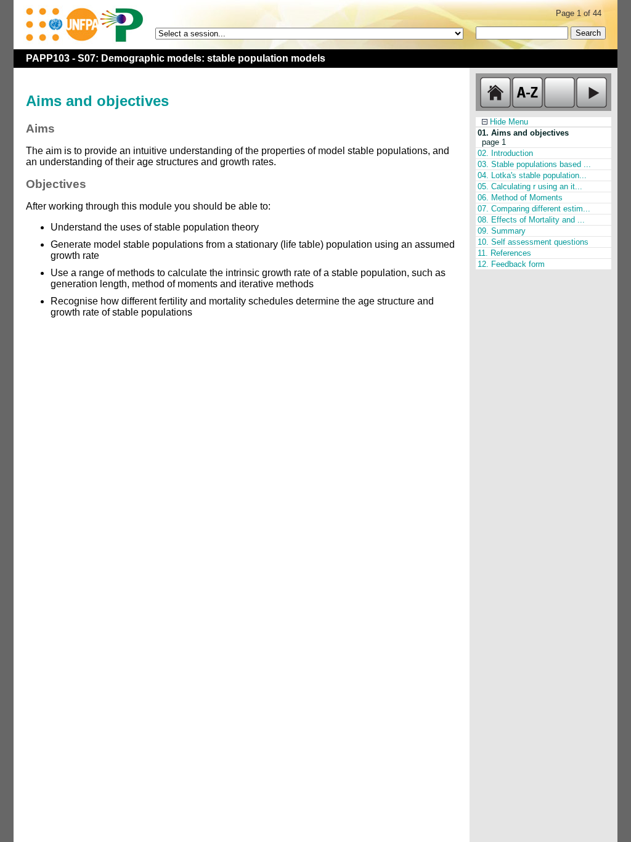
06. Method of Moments (520, 197)
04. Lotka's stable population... (532, 175)
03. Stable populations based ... (534, 164)
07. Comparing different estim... (534, 208)
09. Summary (502, 230)
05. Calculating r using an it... (530, 186)
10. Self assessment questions (533, 242)
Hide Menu (507, 121)
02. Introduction (505, 153)
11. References (504, 253)
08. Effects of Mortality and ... (531, 219)
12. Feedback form (511, 264)
